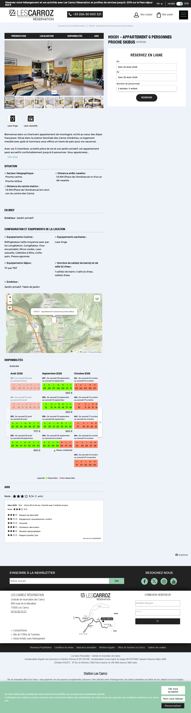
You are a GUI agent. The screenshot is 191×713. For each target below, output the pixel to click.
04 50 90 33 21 (19, 612)
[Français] (159, 3)
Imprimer (183, 555)
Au (117, 72)
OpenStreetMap (95, 352)
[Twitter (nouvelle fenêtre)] (154, 581)
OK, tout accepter (173, 690)
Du (117, 61)
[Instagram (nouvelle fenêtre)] (164, 581)
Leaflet (84, 352)
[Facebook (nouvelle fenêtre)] (144, 581)
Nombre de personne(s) (128, 84)
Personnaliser (173, 705)
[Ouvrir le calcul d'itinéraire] (9, 308)
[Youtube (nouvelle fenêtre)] (173, 581)
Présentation (18, 35)
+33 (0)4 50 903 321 (87, 14)
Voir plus (12, 156)
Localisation (47, 35)
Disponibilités (74, 35)
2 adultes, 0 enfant (127, 88)
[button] (165, 14)
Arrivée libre (14, 366)
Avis (96, 35)
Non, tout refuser (173, 698)
